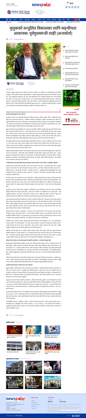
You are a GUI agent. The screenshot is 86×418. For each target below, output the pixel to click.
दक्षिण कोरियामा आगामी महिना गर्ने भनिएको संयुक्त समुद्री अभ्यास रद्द (64, 22)
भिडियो (68, 19)
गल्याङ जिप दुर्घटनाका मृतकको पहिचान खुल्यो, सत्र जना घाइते (14, 22)
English (75, 19)
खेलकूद (59, 19)
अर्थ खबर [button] (33, 19)
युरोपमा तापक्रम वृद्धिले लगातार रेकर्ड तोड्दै (38, 22)
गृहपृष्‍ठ (10, 19)
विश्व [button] (63, 19)
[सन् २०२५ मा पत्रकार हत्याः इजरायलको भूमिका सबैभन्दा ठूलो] (14, 367)
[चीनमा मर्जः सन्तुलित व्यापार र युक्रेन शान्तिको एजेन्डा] (33, 367)
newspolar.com (12, 415)
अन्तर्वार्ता (39, 19)
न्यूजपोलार (11, 39)
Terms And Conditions (35, 404)
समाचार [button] (14, 19)
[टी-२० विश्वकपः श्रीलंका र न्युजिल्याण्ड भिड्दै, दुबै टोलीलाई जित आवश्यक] (14, 382)
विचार (44, 19)
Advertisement (34, 402)
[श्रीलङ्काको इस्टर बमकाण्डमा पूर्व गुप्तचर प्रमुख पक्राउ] (33, 382)
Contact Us (33, 408)
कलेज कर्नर (54, 19)
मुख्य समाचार (27, 19)
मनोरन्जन (48, 19)
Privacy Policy (34, 406)
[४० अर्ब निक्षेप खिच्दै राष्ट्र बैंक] (52, 382)
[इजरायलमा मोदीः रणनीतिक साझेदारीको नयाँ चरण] (52, 367)
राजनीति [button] (20, 19)
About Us (33, 400)
